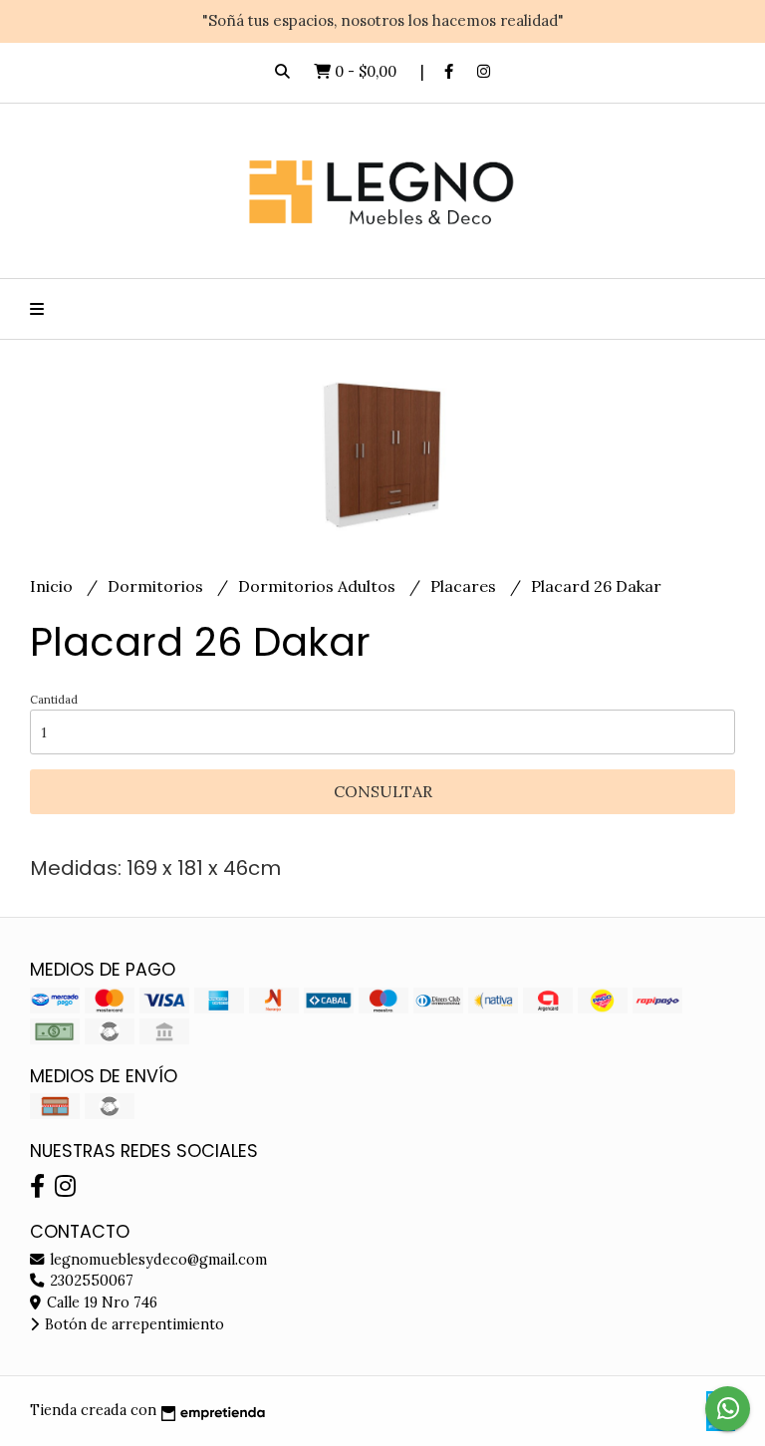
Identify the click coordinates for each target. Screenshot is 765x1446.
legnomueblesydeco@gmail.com (156, 1260)
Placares (465, 586)
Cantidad (54, 700)
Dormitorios (157, 586)
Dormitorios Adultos (318, 586)
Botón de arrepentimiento (132, 1324)
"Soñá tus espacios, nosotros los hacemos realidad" (383, 20)
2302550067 (89, 1281)
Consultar (383, 791)
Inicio (53, 586)
